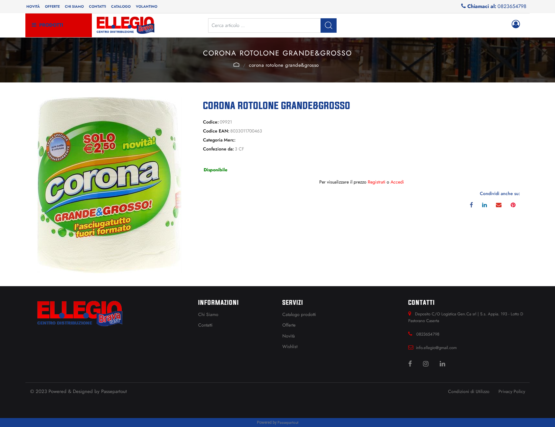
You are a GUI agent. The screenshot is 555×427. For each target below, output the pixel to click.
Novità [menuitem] (33, 6)
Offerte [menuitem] (52, 6)
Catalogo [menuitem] (121, 6)
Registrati (376, 182)
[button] (329, 25)
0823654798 (512, 6)
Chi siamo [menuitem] (74, 6)
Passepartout (114, 391)
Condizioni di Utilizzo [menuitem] (468, 391)
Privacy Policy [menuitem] (511, 391)
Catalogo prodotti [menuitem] (299, 314)
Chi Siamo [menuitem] (208, 314)
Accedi (397, 182)
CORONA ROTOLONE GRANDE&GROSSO (284, 65)
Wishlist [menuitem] (289, 346)
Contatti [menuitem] (97, 6)
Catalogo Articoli (236, 64)
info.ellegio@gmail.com (436, 348)
